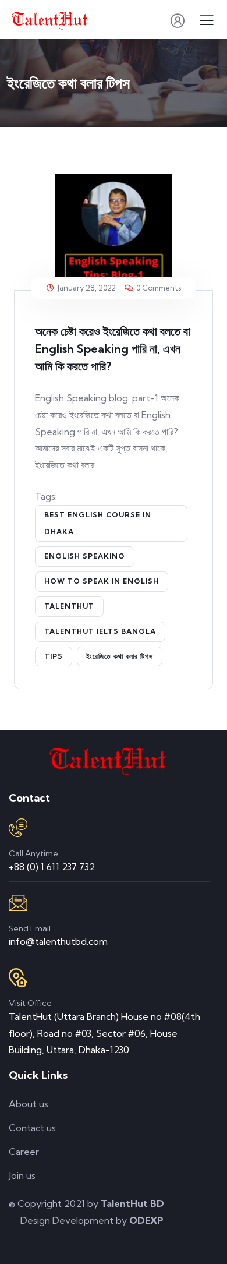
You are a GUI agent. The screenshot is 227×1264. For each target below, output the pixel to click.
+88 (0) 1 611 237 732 (52, 867)
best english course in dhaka (97, 523)
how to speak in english (101, 581)
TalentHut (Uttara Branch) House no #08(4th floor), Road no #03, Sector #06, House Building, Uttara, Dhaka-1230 (104, 1033)
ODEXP (146, 1220)
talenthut (69, 606)
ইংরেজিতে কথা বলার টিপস (119, 656)
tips (53, 656)
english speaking (84, 556)
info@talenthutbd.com (58, 941)
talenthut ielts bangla (100, 631)
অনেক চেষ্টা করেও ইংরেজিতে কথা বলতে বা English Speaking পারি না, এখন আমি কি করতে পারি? (112, 348)
